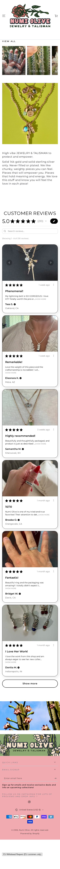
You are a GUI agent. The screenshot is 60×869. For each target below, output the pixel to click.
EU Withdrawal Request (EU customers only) (22, 854)
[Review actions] (54, 285)
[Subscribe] (56, 778)
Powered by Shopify (30, 833)
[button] (46, 221)
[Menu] (4, 15)
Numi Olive (24, 830)
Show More (40, 299)
